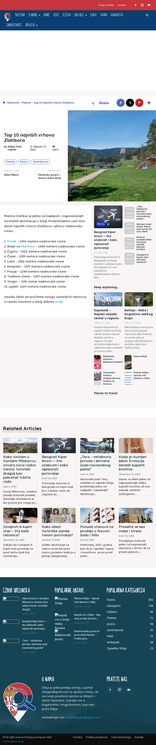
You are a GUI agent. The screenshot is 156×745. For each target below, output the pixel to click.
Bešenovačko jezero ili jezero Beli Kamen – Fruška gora (86, 635)
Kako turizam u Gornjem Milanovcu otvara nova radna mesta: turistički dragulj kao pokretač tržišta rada (19, 469)
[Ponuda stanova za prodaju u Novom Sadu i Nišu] (97, 515)
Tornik (11, 241)
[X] (130, 103)
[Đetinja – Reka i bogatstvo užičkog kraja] (139, 299)
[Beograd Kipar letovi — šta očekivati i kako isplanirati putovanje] (108, 217)
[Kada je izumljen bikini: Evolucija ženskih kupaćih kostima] (129, 243)
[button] (147, 15)
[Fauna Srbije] (128, 362)
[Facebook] (135, 5)
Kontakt (122, 4)
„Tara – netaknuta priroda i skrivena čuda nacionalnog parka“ (143, 212)
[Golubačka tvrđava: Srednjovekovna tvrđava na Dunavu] (97, 378)
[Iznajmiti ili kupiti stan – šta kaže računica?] (129, 259)
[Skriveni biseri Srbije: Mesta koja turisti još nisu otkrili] (129, 228)
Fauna (103, 15)
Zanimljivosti (14, 25)
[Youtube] (149, 5)
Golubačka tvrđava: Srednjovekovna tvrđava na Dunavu (111, 378)
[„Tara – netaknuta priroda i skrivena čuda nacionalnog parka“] (129, 213)
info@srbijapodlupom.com (83, 717)
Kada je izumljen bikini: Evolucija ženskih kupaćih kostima (144, 243)
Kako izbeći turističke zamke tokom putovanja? (57, 530)
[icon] (4, 103)
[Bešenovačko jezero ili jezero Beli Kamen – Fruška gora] (63, 635)
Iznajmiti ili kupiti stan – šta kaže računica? (143, 258)
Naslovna (13, 102)
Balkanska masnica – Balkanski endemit (112, 359)
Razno (24, 161)
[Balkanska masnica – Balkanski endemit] (97, 362)
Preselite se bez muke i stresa (132, 528)
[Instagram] (142, 5)
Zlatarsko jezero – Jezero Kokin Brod (49, 176)
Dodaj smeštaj (106, 4)
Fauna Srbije (140, 356)
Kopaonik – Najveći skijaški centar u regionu (106, 314)
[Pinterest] (139, 103)
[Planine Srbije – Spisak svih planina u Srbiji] (128, 378)
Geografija (117, 15)
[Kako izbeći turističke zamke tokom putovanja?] (59, 515)
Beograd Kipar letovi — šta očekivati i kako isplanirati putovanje (105, 240)
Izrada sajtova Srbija (13, 741)
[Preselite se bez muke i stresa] (136, 515)
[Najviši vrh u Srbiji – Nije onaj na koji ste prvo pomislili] (63, 621)
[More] (149, 103)
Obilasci (79, 15)
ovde (59, 302)
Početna (20, 15)
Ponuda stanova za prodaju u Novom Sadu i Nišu (96, 530)
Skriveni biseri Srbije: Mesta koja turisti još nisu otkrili (144, 228)
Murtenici (28, 246)
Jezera (67, 15)
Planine (32, 15)
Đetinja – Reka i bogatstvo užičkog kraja (139, 314)
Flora (93, 15)
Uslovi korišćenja (121, 737)
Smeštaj (30, 25)
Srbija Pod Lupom (14, 148)
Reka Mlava (11, 174)
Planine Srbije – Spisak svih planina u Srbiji (142, 375)
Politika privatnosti (96, 737)
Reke (56, 15)
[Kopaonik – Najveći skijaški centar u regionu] (108, 299)
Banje (46, 15)
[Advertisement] (78, 60)
